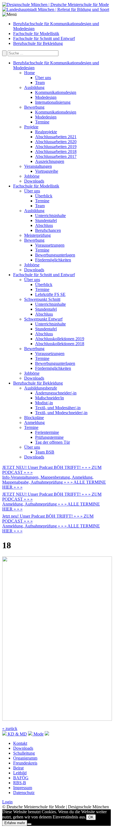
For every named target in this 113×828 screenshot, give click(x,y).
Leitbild (20, 773)
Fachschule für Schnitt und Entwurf (44, 38)
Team (40, 82)
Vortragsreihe (46, 171)
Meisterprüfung (37, 235)
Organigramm (25, 758)
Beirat (18, 768)
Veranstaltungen (38, 166)
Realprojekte (46, 131)
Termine (42, 122)
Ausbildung (34, 87)
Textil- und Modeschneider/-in (61, 412)
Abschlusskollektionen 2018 (59, 343)
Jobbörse (31, 176)
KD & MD (17, 734)
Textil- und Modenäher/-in (58, 407)
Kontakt (20, 743)
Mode (38, 734)
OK (91, 817)
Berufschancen (48, 230)
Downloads (34, 181)
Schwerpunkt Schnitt (42, 299)
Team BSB (44, 452)
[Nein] (29, 824)
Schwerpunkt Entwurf (43, 319)
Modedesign (45, 97)
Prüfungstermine (49, 437)
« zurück (9, 728)
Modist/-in (44, 402)
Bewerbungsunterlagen (55, 255)
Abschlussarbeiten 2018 (56, 151)
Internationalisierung (52, 102)
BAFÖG (21, 777)
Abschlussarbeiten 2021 (56, 136)
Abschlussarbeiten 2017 (56, 156)
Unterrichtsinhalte (50, 215)
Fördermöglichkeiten (53, 260)
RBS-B (19, 782)
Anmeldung (34, 422)
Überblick (43, 196)
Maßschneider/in (49, 398)
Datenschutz (24, 792)
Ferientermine (47, 432)
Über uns (43, 77)
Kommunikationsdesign (55, 92)
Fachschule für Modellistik (36, 33)
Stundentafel (46, 220)
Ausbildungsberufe (40, 388)
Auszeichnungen (49, 161)
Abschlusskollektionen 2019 (59, 338)
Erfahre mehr (14, 823)
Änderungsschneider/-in (56, 393)
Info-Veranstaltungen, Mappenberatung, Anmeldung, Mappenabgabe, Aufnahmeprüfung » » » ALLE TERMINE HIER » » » (54, 482)
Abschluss (44, 225)
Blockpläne (34, 417)
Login (7, 802)
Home (29, 72)
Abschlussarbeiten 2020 (56, 141)
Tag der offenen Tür (52, 442)
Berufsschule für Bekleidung (38, 43)
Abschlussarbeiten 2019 (56, 146)
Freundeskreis (25, 763)
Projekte (31, 127)
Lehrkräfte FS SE (50, 294)
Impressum (22, 787)
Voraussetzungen (49, 245)
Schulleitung (24, 753)
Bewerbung (34, 107)
